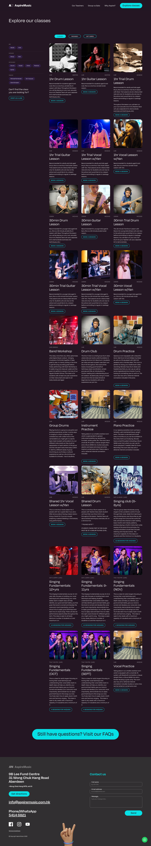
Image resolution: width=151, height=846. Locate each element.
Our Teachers (78, 5)
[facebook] (11, 824)
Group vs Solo (94, 5)
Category (11, 53)
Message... (95, 796)
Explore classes (131, 5)
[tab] (60, 36)
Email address (97, 789)
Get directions (19, 793)
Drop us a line (16, 98)
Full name (95, 782)
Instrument (12, 62)
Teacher (11, 75)
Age (10, 44)
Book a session (57, 101)
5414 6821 (17, 815)
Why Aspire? (110, 5)
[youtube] (28, 824)
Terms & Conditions (14, 831)
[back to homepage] (20, 5)
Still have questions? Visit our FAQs (75, 734)
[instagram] (19, 824)
